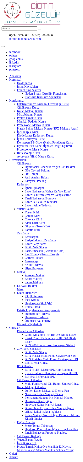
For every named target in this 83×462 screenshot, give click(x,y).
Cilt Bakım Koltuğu (29, 436)
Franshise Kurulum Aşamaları (43, 97)
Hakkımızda (24, 83)
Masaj (20, 289)
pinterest (14, 69)
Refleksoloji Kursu (28, 153)
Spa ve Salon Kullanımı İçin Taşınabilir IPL (51, 373)
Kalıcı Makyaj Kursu (30, 111)
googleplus (16, 59)
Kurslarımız (16, 100)
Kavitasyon (32, 236)
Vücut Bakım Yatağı (29, 439)
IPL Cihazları (25, 366)
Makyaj (21, 271)
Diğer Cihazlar (26, 422)
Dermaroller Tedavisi (37, 313)
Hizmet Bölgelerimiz (29, 324)
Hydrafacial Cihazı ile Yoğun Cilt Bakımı (50, 167)
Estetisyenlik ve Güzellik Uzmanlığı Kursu (43, 104)
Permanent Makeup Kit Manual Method (49, 397)
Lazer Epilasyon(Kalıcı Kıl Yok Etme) (48, 191)
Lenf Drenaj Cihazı (36, 362)
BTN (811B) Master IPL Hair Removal (49, 369)
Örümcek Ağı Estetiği (38, 320)
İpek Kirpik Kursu (28, 132)
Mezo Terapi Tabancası (39, 425)
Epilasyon (23, 184)
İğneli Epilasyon (35, 188)
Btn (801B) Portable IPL (40, 376)
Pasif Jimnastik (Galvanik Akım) (44, 250)
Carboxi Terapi (34, 257)
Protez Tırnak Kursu (29, 118)
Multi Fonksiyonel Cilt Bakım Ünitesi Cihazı (52, 383)
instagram (15, 66)
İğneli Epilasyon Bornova (40, 198)
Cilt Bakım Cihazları (29, 380)
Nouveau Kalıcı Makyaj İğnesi (43, 404)
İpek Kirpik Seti (26, 443)
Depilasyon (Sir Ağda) (38, 303)
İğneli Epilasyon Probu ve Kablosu (46, 432)
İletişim (13, 457)
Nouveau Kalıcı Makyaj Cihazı (44, 394)
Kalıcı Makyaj (33, 278)
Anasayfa (15, 76)
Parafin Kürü (33, 229)
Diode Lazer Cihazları (30, 331)
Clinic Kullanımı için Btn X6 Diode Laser (50, 334)
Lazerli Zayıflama (35, 243)
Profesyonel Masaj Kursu (32, 149)
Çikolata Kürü (33, 219)
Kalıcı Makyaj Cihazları (31, 387)
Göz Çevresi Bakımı (37, 170)
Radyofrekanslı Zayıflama (40, 240)
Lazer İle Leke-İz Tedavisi (41, 202)
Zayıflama (23, 233)
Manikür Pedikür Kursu (31, 121)
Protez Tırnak (33, 306)
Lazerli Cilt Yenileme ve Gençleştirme (48, 195)
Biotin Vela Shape (36, 247)
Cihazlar (14, 327)
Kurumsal (15, 79)
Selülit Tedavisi (34, 264)
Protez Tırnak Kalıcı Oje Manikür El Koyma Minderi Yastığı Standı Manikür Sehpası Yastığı (45, 448)
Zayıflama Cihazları (29, 348)
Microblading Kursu (29, 114)
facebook (14, 52)
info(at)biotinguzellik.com (25, 38)
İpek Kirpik (32, 299)
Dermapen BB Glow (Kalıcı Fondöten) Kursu (45, 142)
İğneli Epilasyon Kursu (31, 139)
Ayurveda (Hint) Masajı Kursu (35, 156)
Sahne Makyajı (34, 282)
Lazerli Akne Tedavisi (38, 205)
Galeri (13, 453)
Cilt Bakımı (24, 163)
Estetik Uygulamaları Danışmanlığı (38, 310)
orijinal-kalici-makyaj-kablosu (43, 411)
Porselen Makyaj (35, 275)
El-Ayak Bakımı (27, 285)
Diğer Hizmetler (27, 292)
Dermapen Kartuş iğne (38, 401)
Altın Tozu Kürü (35, 222)
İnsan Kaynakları (27, 86)
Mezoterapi (31, 261)
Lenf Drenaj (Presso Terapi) (42, 254)
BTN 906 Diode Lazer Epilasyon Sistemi (50, 345)
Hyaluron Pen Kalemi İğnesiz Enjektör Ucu (51, 429)
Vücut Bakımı (25, 209)
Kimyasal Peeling (35, 181)
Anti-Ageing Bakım (37, 177)
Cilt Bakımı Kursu (28, 107)
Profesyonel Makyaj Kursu (33, 125)
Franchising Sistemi (29, 90)
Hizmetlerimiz (17, 160)
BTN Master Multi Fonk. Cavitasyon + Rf (50, 355)
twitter (13, 55)
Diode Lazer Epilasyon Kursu (35, 135)
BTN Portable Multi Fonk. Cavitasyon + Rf (51, 359)
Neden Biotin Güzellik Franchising (46, 93)
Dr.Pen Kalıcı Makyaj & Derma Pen (47, 390)
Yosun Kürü (32, 212)
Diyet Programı (34, 268)
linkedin (14, 62)
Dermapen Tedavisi (36, 317)
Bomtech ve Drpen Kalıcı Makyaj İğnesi (49, 408)
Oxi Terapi (31, 174)
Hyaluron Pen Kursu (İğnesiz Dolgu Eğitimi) (44, 146)
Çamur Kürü (32, 216)
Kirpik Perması (34, 296)
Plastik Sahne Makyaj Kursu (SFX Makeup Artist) (47, 128)
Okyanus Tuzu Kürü (37, 226)
